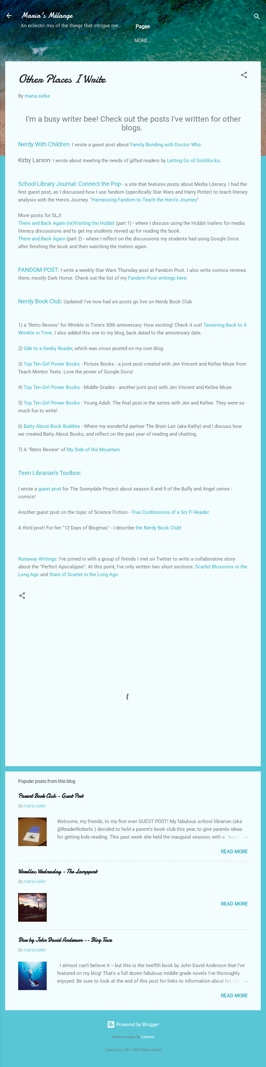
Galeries (148, 1037)
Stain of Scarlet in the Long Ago (83, 574)
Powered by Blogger (137, 1024)
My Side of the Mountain (93, 450)
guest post (49, 489)
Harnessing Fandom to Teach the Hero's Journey (144, 200)
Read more (234, 852)
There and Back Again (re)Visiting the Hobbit (67, 223)
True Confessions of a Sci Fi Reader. (170, 512)
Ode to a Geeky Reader (48, 348)
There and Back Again (42, 239)
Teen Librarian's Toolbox (49, 472)
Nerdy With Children (43, 144)
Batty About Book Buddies (52, 426)
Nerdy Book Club (39, 301)
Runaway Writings (37, 559)
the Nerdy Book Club (158, 528)
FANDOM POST (38, 269)
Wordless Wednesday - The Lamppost (57, 871)
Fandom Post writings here (157, 278)
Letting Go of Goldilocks (193, 161)
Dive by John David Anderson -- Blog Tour (65, 940)
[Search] (257, 18)
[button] (244, 76)
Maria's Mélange (46, 15)
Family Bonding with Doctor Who (165, 145)
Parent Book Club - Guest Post (50, 796)
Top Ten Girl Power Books (52, 364)
